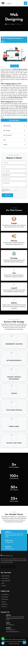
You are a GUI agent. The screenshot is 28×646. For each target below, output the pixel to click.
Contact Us (4, 606)
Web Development (7, 135)
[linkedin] (2, 566)
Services (12, 24)
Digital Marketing (7, 125)
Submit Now (7, 195)
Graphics (5, 144)
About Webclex (5, 594)
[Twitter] (14, 566)
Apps (4, 140)
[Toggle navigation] (25, 3)
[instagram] (10, 566)
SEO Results (5, 599)
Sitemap (4, 601)
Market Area (4, 604)
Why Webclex (5, 596)
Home (8, 24)
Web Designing (6, 130)
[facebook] (6, 566)
